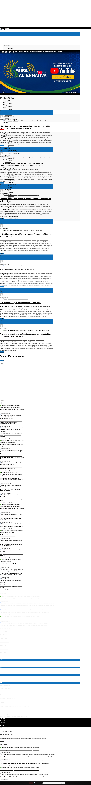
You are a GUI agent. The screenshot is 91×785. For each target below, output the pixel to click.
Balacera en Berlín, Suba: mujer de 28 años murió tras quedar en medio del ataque (11, 445)
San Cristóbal (11, 196)
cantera (41, 273)
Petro (18, 134)
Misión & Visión (8, 115)
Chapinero (10, 95)
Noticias (14, 132)
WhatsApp (2, 726)
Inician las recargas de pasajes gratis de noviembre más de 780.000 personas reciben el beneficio (11, 480)
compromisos (18, 169)
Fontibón (10, 107)
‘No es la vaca (19, 132)
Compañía (34, 240)
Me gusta (2, 718)
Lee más (2, 145)
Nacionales (10, 48)
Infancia (32, 306)
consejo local (40, 240)
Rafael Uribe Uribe (12, 184)
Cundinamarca (11, 145)
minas (1, 275)
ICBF (28, 306)
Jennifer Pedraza (30, 204)
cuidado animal (25, 169)
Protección (22, 134)
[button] (45, 24)
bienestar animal (27, 240)
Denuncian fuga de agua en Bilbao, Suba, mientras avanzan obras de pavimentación (12, 410)
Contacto (7, 118)
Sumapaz (10, 187)
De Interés (7, 155)
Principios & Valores (9, 116)
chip (24, 132)
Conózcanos (8, 162)
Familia (25, 306)
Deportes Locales (12, 150)
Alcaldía (32, 273)
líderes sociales (38, 204)
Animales (21, 240)
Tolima (13, 169)
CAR (44, 273)
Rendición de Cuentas (45, 306)
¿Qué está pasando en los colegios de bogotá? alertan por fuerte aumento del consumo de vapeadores (11, 435)
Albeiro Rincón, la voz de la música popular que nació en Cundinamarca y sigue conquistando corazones (11, 586)
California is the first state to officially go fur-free (11, 526)
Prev (1, 360)
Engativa (10, 109)
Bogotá (4, 167)
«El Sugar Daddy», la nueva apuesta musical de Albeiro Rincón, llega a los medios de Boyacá (11, 574)
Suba (21, 204)
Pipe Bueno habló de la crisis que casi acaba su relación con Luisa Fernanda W (11, 535)
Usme (9, 100)
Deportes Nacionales (13, 152)
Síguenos (2, 720)
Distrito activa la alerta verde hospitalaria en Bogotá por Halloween (10, 490)
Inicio (4, 33)
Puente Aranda (11, 180)
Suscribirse (3, 722)
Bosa (9, 104)
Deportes (7, 148)
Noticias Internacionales (13, 47)
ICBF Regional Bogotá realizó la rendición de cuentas (20, 303)
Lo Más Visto (3, 132)
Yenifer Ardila (4, 193)
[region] (45, 13)
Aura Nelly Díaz (5, 119)
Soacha (10, 275)
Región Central (7, 169)
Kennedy (10, 106)
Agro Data (10, 157)
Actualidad (2, 204)
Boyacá (9, 146)
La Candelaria (11, 182)
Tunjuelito (10, 103)
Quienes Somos (6, 112)
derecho (33, 340)
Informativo (7, 45)
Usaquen (10, 191)
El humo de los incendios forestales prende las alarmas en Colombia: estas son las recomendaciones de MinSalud (11, 422)
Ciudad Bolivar (11, 185)
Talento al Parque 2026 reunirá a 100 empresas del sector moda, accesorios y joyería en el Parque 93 (12, 457)
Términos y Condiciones (13, 218)
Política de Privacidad (12, 119)
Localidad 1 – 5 (9, 189)
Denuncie (5, 123)
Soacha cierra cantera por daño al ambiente (17, 269)
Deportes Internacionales (14, 153)
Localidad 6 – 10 (8, 101)
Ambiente (36, 273)
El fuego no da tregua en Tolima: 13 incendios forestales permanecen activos (11, 467)
